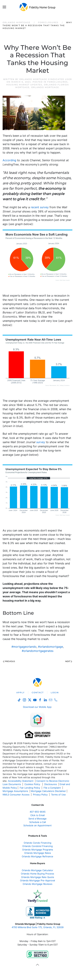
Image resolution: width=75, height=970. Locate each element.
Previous (10, 661)
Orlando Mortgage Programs (37, 849)
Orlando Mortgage (45, 87)
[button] (4, 7)
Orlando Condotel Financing (37, 846)
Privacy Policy (40, 794)
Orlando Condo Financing (37, 842)
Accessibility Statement (20, 780)
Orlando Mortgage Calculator (37, 870)
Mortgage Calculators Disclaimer (48, 791)
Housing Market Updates (24, 84)
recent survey (40, 207)
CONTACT (38, 692)
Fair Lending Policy (30, 787)
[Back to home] (37, 7)
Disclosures (50, 784)
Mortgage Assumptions (15, 791)
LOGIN (55, 692)
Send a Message (37, 818)
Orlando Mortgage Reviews (37, 884)
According (9, 160)
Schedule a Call (37, 822)
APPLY (20, 692)
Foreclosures (57, 82)
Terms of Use (58, 794)
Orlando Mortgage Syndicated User (45, 79)
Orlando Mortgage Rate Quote (37, 877)
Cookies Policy (32, 784)
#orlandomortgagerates (37, 651)
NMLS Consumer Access (16, 794)
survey (40, 442)
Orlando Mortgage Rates (37, 853)
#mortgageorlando (24, 646)
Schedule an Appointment (37, 825)
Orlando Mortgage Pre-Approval (37, 880)
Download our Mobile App (37, 707)
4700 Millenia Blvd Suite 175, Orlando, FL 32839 (37, 927)
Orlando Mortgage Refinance (37, 856)
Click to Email (37, 815)
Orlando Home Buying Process (37, 873)
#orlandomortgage (50, 646)
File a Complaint (53, 787)
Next (67, 661)
